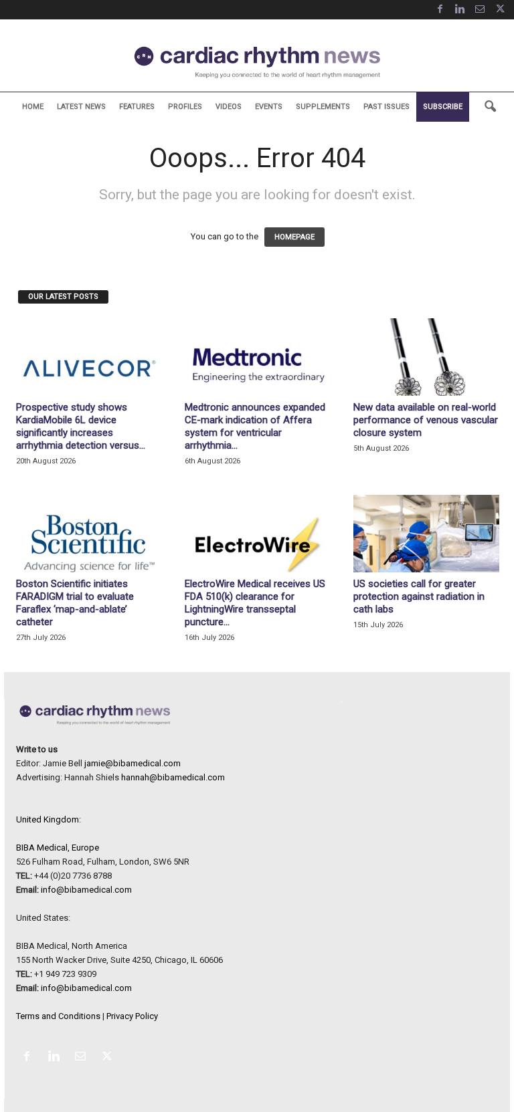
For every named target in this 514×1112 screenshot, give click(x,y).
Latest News (81, 106)
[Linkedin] (460, 9)
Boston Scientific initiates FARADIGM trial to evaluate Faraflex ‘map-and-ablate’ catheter (75, 603)
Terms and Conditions (58, 1016)
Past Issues (386, 106)
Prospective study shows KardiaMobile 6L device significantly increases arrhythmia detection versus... (80, 426)
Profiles (185, 106)
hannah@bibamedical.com (173, 777)
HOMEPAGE (294, 237)
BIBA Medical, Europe (57, 848)
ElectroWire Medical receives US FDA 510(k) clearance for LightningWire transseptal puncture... (255, 603)
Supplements (323, 106)
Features (137, 106)
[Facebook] (440, 9)
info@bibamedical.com (86, 890)
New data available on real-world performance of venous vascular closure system (425, 420)
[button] (490, 107)
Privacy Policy (132, 1016)
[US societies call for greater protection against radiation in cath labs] (426, 533)
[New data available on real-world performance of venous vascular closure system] (426, 357)
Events (268, 106)
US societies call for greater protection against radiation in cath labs (419, 596)
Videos (229, 106)
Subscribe (442, 106)
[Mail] (480, 9)
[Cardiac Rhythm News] (257, 62)
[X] (500, 9)
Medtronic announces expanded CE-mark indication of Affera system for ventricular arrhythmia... (255, 426)
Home (33, 106)
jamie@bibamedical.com (132, 763)
